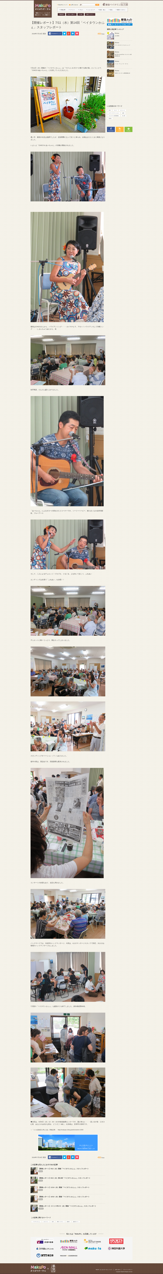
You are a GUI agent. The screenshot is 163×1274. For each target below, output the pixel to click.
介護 (52, 1221)
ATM (110, 110)
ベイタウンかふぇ (36, 1221)
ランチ (115, 110)
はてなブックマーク (73, 33)
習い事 (123, 115)
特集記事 (61, 14)
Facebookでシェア (56, 33)
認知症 (68, 1221)
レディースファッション (114, 113)
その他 (80, 14)
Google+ (69, 33)
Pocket (77, 33)
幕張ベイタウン (90, 14)
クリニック (122, 110)
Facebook (111, 130)
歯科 (123, 113)
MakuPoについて (62, 4)
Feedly (128, 130)
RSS (120, 130)
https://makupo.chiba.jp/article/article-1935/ (70, 1130)
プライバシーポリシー (127, 1269)
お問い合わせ (74, 4)
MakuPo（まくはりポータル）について (104, 1269)
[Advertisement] (68, 51)
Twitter (64, 33)
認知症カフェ (76, 1221)
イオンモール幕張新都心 (114, 115)
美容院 (110, 118)
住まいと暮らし (71, 14)
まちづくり (46, 1221)
